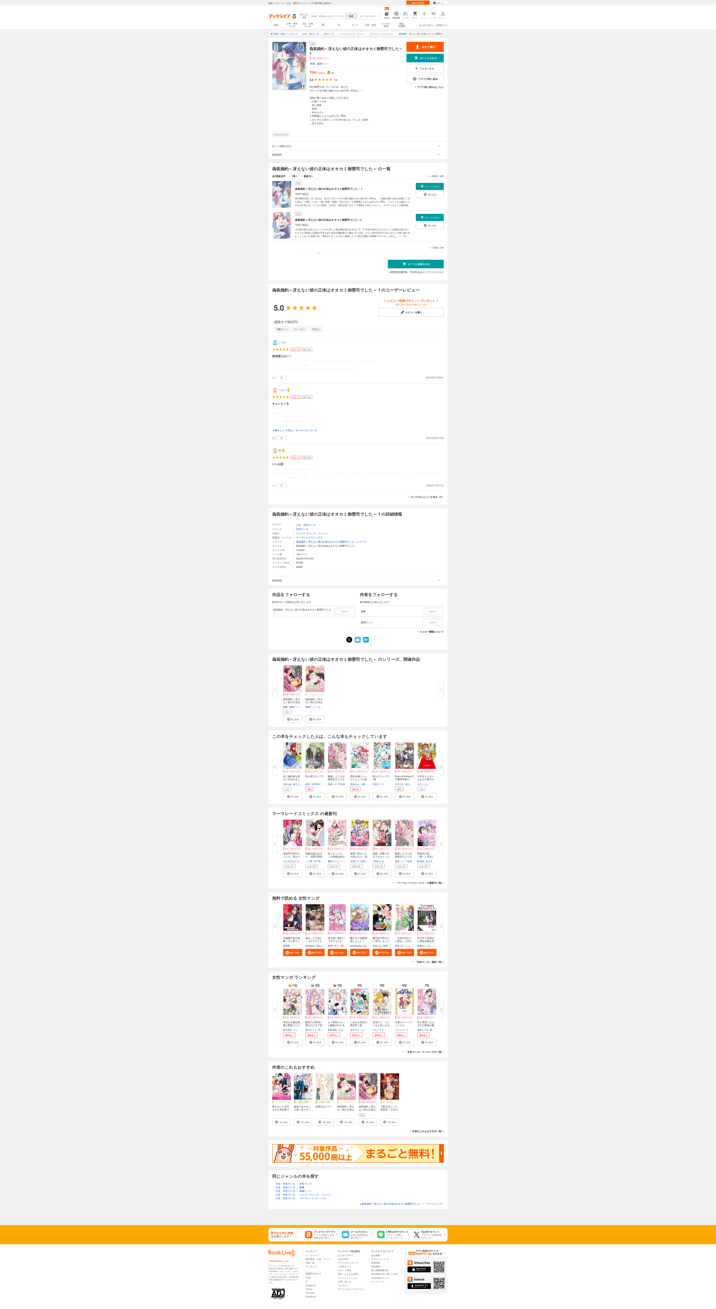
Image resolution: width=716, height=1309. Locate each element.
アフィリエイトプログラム (351, 1289)
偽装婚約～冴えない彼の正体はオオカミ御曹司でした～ (345, 1111)
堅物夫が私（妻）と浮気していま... (425, 856)
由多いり (332, 784)
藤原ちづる (422, 1029)
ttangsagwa (356, 945)
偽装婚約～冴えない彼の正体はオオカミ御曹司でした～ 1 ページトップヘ (402, 1203)
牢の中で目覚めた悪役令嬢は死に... (425, 941)
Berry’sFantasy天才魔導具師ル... (404, 777)
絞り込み (304, 16)
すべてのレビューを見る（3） (427, 497)
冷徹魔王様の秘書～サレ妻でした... (291, 941)
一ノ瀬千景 (346, 861)
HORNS (316, 784)
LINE (308, 1277)
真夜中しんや (424, 945)
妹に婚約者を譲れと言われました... (291, 779)
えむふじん (422, 784)
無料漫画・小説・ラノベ (318, 1258)
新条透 (286, 945)
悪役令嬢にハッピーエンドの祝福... (358, 779)
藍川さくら (311, 1029)
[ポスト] (349, 640)
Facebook (311, 1296)
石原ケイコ (378, 784)
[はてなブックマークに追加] (366, 642)
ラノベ (354, 24)
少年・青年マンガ (292, 25)
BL (323, 24)
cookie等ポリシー (380, 1277)
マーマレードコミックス (309, 537)
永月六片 (399, 784)
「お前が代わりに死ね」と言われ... (403, 941)
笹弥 (307, 784)
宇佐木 (341, 784)
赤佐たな (377, 945)
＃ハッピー (299, 329)
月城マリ (354, 861)
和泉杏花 (332, 1029)
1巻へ (295, 176)
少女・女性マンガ (307, 25)
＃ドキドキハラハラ (306, 430)
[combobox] (328, 16)
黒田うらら (333, 861)
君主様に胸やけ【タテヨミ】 (336, 939)
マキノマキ (378, 1029)
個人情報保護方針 (380, 1270)
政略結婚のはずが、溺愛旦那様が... (313, 856)
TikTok (309, 1289)
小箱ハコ (365, 784)
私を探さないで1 (314, 776)
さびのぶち (344, 1029)
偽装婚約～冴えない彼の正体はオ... (291, 702)
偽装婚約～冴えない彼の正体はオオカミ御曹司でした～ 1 (328, 189)
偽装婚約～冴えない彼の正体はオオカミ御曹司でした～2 (328, 219)
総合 (276, 24)
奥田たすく (333, 945)
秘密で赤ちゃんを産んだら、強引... (358, 856)
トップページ (312, 1255)
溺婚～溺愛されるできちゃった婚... (381, 856)
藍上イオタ (411, 784)
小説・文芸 (370, 24)
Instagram (311, 1285)
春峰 (312, 63)
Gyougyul (321, 945)
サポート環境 (344, 1270)
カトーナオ (323, 706)
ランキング (311, 1266)
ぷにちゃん (366, 1029)
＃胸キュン (282, 329)
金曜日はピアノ (323, 1106)
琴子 (320, 1029)
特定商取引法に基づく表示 (384, 1273)
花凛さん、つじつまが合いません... (381, 1025)
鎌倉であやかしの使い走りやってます (302, 1109)
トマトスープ (401, 1029)
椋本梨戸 (365, 861)
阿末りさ (399, 945)
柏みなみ (434, 1029)
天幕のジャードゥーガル (403, 1023)
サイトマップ (377, 1281)
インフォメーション (348, 1277)
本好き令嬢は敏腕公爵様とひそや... (291, 1025)
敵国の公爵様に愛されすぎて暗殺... (313, 1025)
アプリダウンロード (348, 1262)
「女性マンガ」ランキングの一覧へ (424, 1052)
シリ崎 (308, 861)
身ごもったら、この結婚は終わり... (336, 856)
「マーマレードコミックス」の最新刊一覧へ (419, 882)
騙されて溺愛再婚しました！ (358, 939)
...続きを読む (317, 123)
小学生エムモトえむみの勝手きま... (425, 779)
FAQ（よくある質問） (349, 1273)
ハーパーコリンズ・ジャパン (312, 533)
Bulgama (310, 945)
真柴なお (354, 784)
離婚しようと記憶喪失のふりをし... (336, 779)
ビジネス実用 (385, 25)
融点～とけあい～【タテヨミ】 (313, 939)
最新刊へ (308, 176)
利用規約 (375, 1266)
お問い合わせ (344, 1281)
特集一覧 (310, 1262)
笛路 (385, 945)
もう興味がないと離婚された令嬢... (336, 1025)
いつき (282, 342)
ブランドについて (380, 1258)
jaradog (367, 945)
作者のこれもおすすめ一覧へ (428, 1131)
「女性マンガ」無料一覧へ (429, 962)
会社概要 (375, 1255)
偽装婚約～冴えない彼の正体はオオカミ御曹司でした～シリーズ (331, 541)
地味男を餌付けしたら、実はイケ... (291, 856)
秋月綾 (420, 861)
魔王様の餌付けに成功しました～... (381, 941)
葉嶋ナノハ (323, 63)
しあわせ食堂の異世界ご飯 (358, 1023)
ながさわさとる (291, 861)
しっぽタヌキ (412, 945)
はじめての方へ (426, 25)
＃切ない (316, 329)
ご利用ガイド (441, 25)
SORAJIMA (346, 945)
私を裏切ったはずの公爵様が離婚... (425, 1025)
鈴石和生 (287, 1029)
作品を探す (343, 1258)
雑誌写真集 (401, 25)
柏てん (296, 784)
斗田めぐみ (378, 861)
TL (339, 24)
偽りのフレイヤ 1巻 (382, 777)
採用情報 (375, 1262)
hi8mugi (287, 784)
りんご (282, 390)
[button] (292, 719)
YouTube (310, 1292)
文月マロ (354, 1029)
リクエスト (343, 1285)
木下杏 (317, 861)
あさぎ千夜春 (432, 861)
